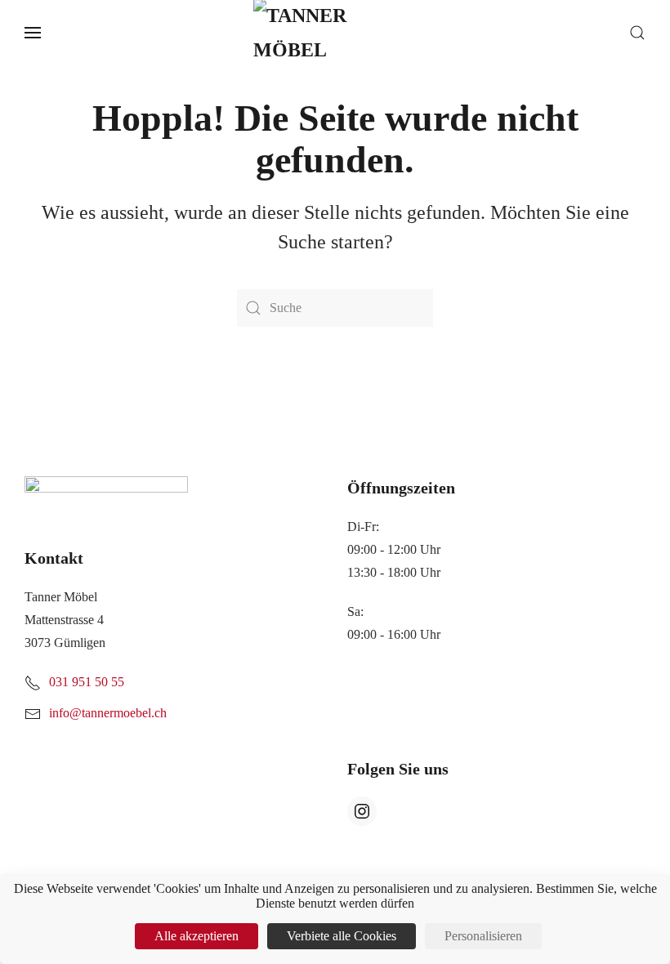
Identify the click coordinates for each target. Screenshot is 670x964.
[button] (33, 32)
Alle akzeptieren (196, 936)
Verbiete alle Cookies (341, 936)
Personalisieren (483, 936)
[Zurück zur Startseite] (335, 32)
